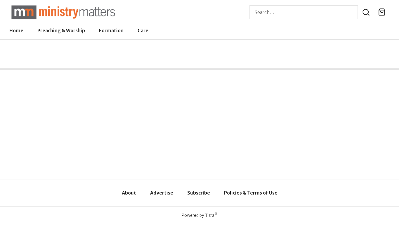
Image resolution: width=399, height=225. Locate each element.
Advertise (161, 193)
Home (16, 30)
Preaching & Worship (61, 30)
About (129, 193)
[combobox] (303, 12)
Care (143, 30)
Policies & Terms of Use (250, 193)
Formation (111, 30)
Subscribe (198, 193)
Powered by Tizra (200, 215)
